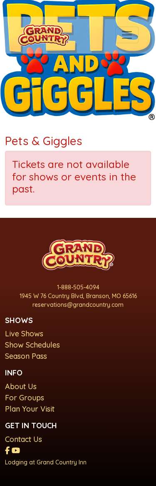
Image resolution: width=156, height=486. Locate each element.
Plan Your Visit (29, 409)
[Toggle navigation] (127, 35)
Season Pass (26, 356)
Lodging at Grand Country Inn (46, 462)
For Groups (24, 397)
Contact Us (23, 439)
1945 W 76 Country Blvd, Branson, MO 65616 (78, 296)
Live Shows (24, 333)
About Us (21, 386)
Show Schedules (32, 345)
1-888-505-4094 (78, 287)
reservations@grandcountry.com (78, 304)
